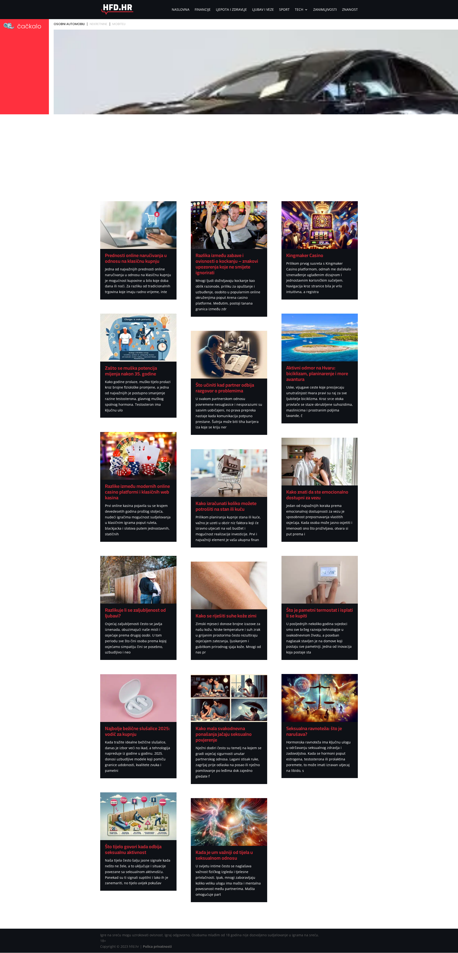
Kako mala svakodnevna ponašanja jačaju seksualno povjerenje (224, 734)
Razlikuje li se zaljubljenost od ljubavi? (135, 612)
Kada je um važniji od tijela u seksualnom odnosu (224, 855)
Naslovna (180, 10)
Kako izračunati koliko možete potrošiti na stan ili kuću (226, 506)
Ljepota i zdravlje (231, 10)
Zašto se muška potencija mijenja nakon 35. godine (131, 370)
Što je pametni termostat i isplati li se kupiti (319, 612)
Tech (299, 10)
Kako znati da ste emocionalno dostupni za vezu (317, 494)
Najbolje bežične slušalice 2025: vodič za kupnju (137, 731)
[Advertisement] (229, 151)
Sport (284, 10)
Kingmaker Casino (304, 255)
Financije (203, 10)
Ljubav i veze (263, 10)
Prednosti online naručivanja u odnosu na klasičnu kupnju (136, 258)
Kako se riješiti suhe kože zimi (226, 615)
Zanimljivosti (325, 10)
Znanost (350, 10)
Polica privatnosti (157, 946)
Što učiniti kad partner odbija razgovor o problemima (225, 387)
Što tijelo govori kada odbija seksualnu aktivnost (133, 849)
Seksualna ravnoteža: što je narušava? (314, 731)
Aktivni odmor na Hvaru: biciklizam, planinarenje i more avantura (317, 373)
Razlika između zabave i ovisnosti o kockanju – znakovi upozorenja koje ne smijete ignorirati (227, 264)
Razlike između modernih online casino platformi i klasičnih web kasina (137, 492)
